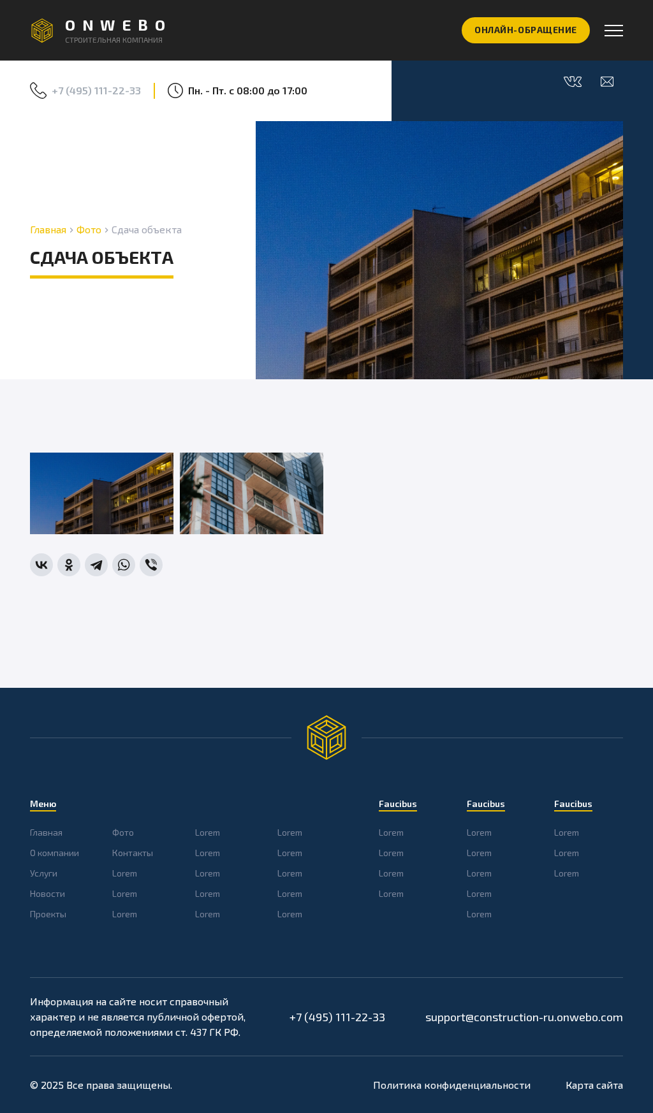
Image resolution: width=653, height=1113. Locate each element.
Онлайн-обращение (525, 29)
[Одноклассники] (68, 564)
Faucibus (398, 803)
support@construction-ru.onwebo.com (524, 1017)
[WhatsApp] (123, 564)
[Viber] (151, 564)
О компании (54, 852)
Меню (43, 803)
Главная (48, 229)
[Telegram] (96, 564)
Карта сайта (594, 1085)
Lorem (124, 873)
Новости (47, 893)
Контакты (132, 852)
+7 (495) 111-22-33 (96, 90)
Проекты (48, 913)
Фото (89, 229)
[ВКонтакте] (41, 564)
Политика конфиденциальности (452, 1085)
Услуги (43, 873)
